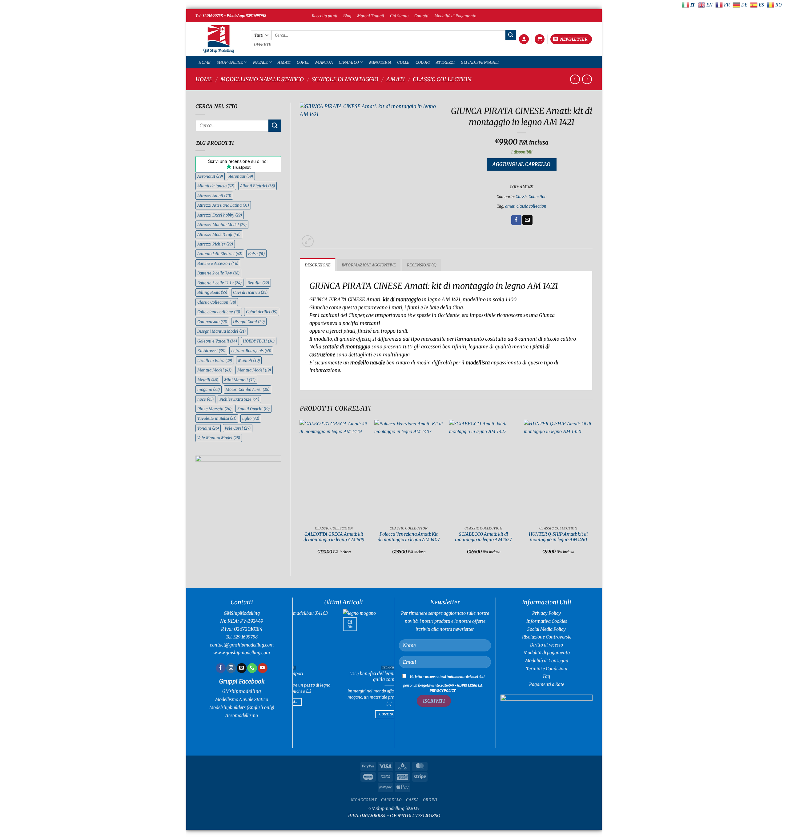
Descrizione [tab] (318, 264)
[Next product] (575, 79)
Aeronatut (210, 176)
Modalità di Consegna (546, 660)
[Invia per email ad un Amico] (527, 220)
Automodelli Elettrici (219, 253)
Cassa (412, 799)
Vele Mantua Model (218, 437)
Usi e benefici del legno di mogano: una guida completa (337, 676)
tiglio (250, 418)
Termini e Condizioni (546, 668)
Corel (303, 62)
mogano (208, 389)
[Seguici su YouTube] (262, 668)
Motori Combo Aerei (247, 389)
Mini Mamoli (239, 379)
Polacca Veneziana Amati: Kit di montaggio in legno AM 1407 (409, 537)
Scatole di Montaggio (345, 79)
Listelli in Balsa (214, 360)
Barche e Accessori (217, 263)
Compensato (212, 321)
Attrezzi (445, 62)
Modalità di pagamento (547, 652)
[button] (524, 39)
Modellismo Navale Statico (262, 79)
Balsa (256, 253)
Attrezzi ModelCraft (218, 234)
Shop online (230, 62)
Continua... (338, 714)
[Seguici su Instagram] (231, 668)
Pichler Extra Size (239, 399)
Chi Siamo (399, 15)
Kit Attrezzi (211, 350)
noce (205, 399)
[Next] (592, 492)
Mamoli (249, 360)
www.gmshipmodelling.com (241, 652)
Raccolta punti (324, 15)
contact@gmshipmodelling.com (242, 645)
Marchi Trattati (370, 15)
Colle (403, 62)
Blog (347, 15)
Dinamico (349, 62)
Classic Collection (442, 79)
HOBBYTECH (259, 340)
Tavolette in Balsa (216, 418)
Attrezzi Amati (214, 195)
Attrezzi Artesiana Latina (223, 205)
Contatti (421, 15)
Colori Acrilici (261, 311)
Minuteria (380, 62)
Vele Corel (238, 428)
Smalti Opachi (253, 408)
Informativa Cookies (546, 621)
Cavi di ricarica (250, 292)
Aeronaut (241, 176)
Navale (260, 62)
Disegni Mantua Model (221, 331)
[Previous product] (587, 79)
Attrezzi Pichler (215, 243)
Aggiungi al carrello (521, 164)
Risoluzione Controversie (546, 637)
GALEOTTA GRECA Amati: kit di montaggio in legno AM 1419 (334, 537)
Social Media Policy (546, 629)
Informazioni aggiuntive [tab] (369, 264)
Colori (423, 62)
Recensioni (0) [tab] (422, 264)
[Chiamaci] (252, 668)
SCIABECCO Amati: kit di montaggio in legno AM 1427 (483, 537)
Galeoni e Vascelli (217, 340)
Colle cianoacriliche (218, 311)
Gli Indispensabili (480, 62)
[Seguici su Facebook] (220, 668)
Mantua (324, 62)
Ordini (430, 799)
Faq (546, 676)
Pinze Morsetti (214, 408)
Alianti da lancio (215, 185)
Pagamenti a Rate (546, 684)
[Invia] (510, 35)
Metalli (207, 379)
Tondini (208, 428)
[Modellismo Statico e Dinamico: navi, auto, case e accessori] (218, 39)
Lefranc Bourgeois (251, 350)
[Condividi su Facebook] (516, 220)
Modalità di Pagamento (455, 15)
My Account (364, 799)
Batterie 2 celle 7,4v (218, 272)
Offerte (262, 44)
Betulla (258, 282)
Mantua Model (214, 369)
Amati (284, 62)
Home (205, 62)
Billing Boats (212, 292)
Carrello (391, 799)
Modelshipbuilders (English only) (241, 707)
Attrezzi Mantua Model (222, 224)
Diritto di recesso (546, 645)
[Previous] (300, 492)
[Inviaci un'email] (241, 668)
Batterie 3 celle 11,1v (219, 282)
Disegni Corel (249, 321)
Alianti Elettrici (257, 185)
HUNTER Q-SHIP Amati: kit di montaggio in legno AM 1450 (558, 537)
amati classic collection (525, 206)
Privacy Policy (546, 613)
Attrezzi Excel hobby (219, 215)
